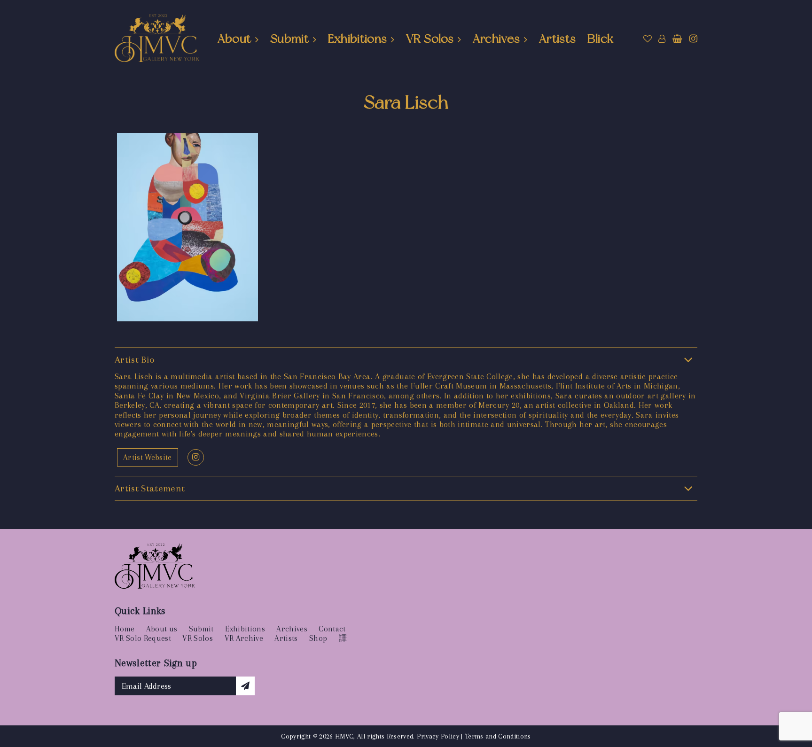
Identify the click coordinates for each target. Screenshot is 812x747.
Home (124, 628)
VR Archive (244, 638)
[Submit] (245, 686)
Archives (496, 38)
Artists (557, 38)
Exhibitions (357, 38)
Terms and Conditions (498, 736)
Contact (332, 628)
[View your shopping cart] (677, 39)
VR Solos (429, 38)
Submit (289, 38)
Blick (600, 38)
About (234, 38)
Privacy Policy (438, 736)
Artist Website (147, 457)
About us (162, 628)
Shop (318, 638)
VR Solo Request (143, 638)
